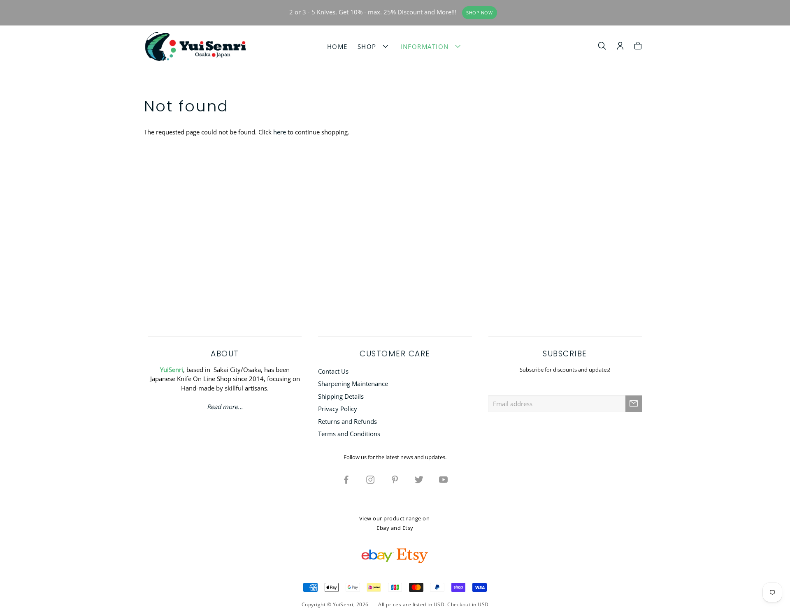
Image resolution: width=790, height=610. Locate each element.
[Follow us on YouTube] (443, 479)
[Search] (602, 47)
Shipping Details (341, 396)
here (279, 132)
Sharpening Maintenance (353, 383)
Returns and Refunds (347, 421)
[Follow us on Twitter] (419, 479)
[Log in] (620, 47)
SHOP (369, 46)
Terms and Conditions (349, 434)
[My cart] (638, 47)
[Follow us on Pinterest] (395, 479)
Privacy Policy (337, 408)
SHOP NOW (479, 13)
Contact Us (333, 371)
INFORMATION (426, 46)
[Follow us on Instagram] (371, 479)
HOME (337, 46)
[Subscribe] (633, 403)
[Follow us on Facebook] (346, 479)
